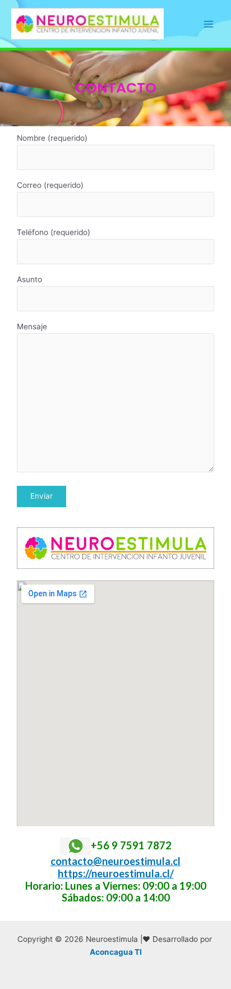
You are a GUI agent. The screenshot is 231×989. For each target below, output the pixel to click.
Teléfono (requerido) (53, 232)
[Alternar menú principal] (208, 23)
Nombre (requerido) (52, 138)
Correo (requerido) (50, 185)
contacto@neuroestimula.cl (115, 861)
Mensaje (32, 326)
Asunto (29, 279)
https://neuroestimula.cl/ (116, 873)
